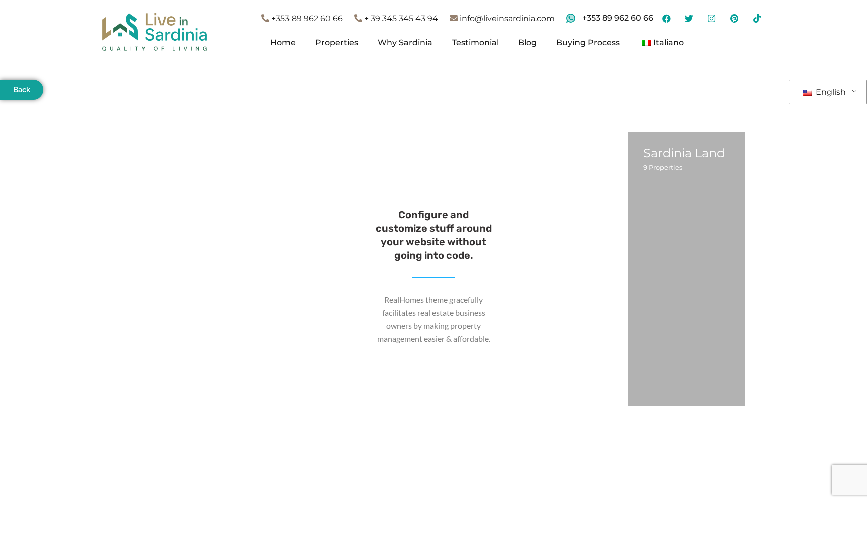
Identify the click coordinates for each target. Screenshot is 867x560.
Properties (336, 42)
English (830, 92)
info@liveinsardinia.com (506, 18)
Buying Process (588, 42)
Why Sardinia (405, 42)
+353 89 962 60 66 (306, 18)
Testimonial (475, 42)
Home (283, 42)
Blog (527, 42)
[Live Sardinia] (154, 31)
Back (21, 89)
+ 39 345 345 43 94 (400, 18)
